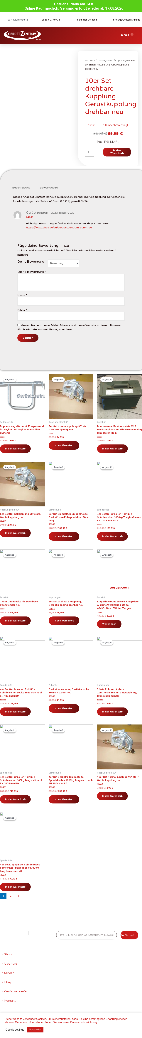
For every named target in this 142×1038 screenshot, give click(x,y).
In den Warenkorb (117, 151)
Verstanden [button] (35, 1029)
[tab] (21, 188)
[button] (102, 35)
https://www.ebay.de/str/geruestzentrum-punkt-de (59, 227)
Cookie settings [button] (15, 1029)
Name (22, 295)
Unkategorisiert (105, 60)
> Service (8, 973)
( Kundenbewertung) (115, 125)
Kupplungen (122, 60)
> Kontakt (9, 1000)
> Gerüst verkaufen (15, 991)
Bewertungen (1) (50, 187)
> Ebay (6, 982)
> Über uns (9, 963)
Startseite (90, 60)
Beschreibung (21, 187)
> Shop (7, 954)
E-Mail (22, 310)
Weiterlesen (109, 623)
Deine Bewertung (31, 261)
